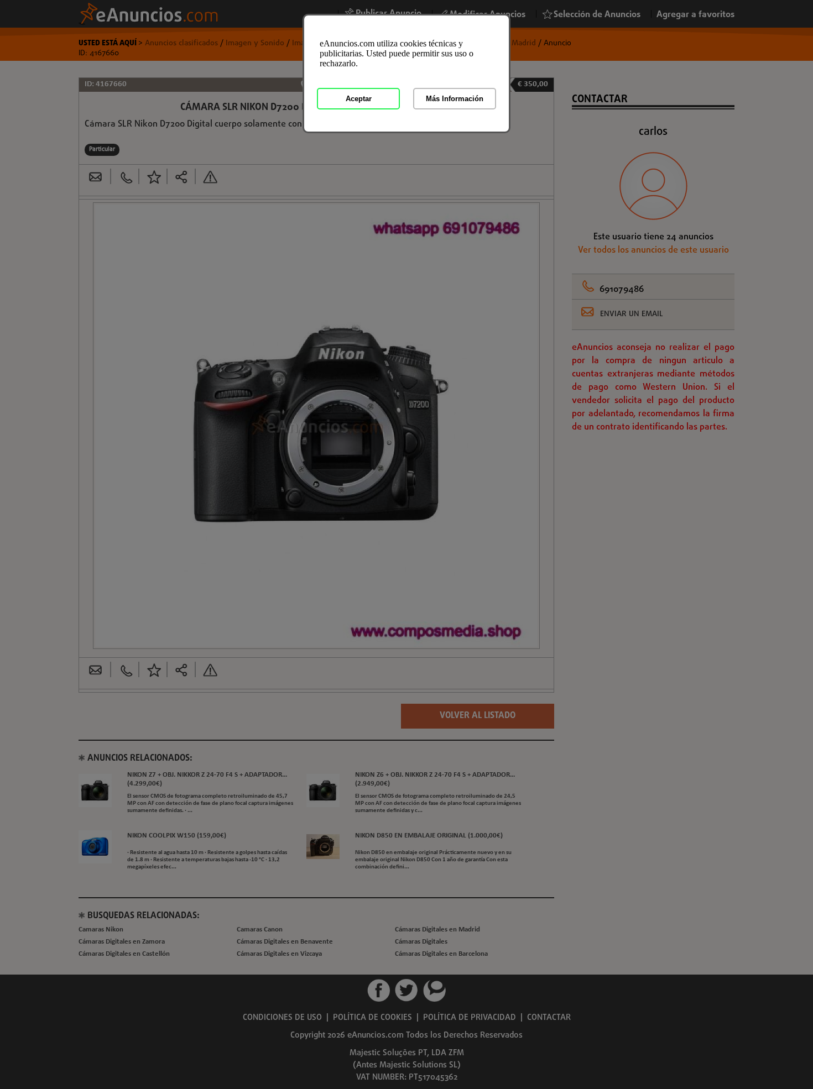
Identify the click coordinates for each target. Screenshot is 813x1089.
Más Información (454, 99)
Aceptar (359, 99)
